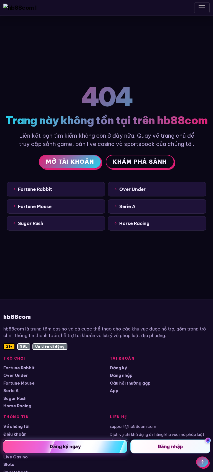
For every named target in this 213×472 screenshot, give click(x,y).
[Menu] (202, 7)
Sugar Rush (15, 398)
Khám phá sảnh (140, 161)
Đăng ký (118, 367)
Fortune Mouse (19, 383)
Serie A (11, 390)
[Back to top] (202, 462)
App (114, 390)
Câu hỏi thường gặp (130, 383)
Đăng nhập (121, 375)
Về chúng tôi (16, 426)
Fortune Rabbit (19, 367)
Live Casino (15, 457)
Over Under (15, 375)
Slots (8, 464)
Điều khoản (15, 434)
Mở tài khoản (70, 161)
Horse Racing (17, 405)
